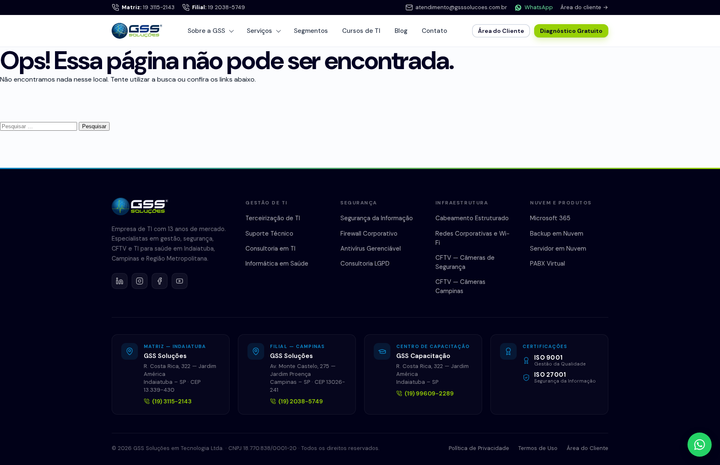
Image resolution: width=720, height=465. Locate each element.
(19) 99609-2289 (429, 393)
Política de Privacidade (479, 448)
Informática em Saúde (276, 263)
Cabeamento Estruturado (472, 218)
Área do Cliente (501, 31)
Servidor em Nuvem (558, 248)
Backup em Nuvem (556, 233)
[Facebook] (160, 281)
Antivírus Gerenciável (370, 248)
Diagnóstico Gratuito (571, 31)
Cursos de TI (361, 31)
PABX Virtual (547, 263)
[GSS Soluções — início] (137, 31)
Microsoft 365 (550, 218)
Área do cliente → (584, 7)
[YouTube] (180, 281)
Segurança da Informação (376, 218)
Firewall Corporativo (369, 233)
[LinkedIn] (120, 281)
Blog (401, 31)
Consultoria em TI (270, 248)
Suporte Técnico (269, 233)
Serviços (259, 31)
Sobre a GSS (206, 31)
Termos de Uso (538, 448)
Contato (434, 31)
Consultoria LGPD (365, 263)
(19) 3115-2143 (172, 401)
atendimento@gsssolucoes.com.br (461, 7)
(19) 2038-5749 (300, 401)
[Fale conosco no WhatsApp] (700, 445)
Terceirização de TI (272, 218)
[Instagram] (140, 281)
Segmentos (311, 31)
